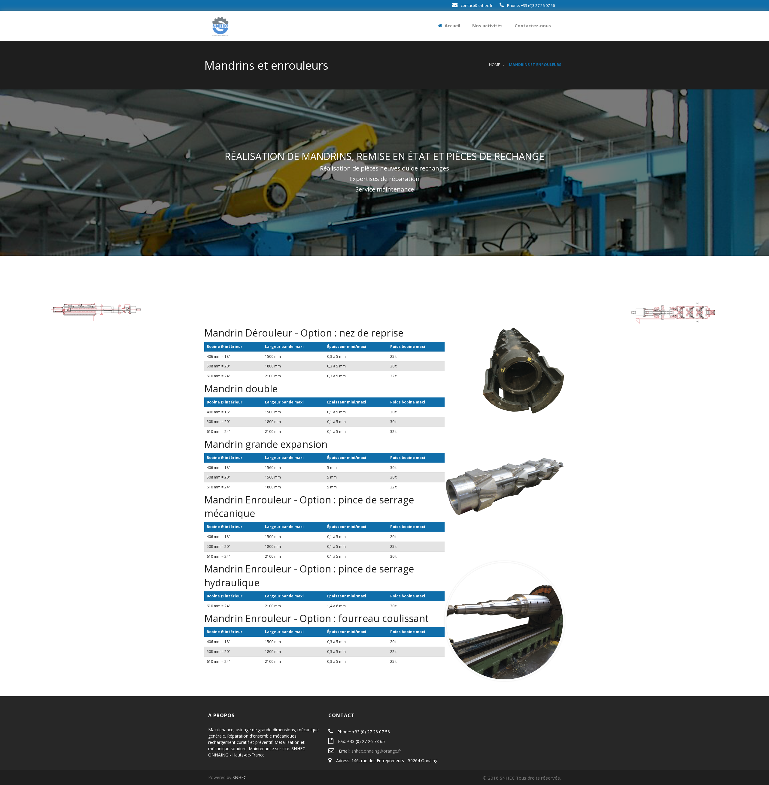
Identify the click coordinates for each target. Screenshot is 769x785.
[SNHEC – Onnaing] (220, 25)
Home (494, 64)
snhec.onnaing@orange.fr (376, 751)
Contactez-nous (532, 26)
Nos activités (487, 26)
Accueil (451, 26)
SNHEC (239, 777)
